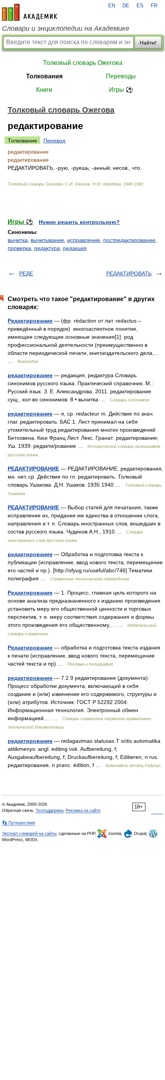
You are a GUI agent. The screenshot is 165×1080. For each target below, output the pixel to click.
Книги (44, 89)
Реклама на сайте (83, 810)
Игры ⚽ (121, 89)
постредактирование (129, 240)
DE (125, 5)
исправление (83, 240)
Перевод (54, 140)
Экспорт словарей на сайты (29, 833)
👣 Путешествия (18, 822)
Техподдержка (49, 810)
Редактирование (30, 321)
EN (111, 5)
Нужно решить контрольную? (79, 222)
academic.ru (29, 12)
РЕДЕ (26, 273)
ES (140, 5)
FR (154, 5)
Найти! (148, 43)
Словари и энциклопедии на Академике (65, 28)
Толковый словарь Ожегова (82, 63)
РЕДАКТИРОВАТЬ (129, 273)
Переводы (121, 76)
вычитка (18, 240)
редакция (75, 248)
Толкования (44, 76)
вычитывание (47, 240)
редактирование (30, 375)
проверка (19, 248)
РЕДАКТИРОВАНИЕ (33, 468)
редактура (47, 248)
